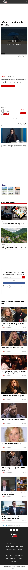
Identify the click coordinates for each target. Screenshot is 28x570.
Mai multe (22, 112)
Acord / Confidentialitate (11, 558)
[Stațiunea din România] (14, 235)
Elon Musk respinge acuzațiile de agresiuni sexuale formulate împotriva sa (13, 517)
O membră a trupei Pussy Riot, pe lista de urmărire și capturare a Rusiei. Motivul (13, 396)
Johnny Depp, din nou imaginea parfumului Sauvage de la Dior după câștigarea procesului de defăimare (14, 469)
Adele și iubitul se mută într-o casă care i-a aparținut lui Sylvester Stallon (13, 324)
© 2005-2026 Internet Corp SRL (9, 566)
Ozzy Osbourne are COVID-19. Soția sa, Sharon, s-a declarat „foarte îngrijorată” (14, 372)
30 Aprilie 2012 (10, 76)
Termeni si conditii (19, 555)
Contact (7, 555)
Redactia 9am (23, 110)
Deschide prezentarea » (8, 86)
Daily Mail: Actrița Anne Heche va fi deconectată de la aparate (11, 444)
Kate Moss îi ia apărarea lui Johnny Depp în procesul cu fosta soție (13, 493)
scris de (8, 327)
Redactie (12, 555)
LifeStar (3, 76)
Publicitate (20, 558)
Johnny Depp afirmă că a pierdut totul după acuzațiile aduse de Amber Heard (13, 420)
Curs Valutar (14, 561)
